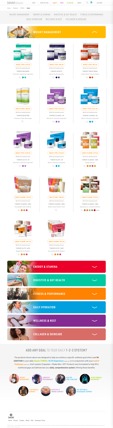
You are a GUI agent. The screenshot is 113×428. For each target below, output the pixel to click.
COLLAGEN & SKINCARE (76, 19)
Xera (61, 3)
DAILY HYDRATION (34, 19)
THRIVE (22, 8)
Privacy (15, 420)
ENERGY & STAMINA (41, 14)
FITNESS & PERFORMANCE (91, 14)
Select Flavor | (90, 153)
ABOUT (79, 3)
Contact (21, 420)
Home (9, 8)
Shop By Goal (44, 3)
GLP (55, 3)
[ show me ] (67, 361)
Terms (10, 420)
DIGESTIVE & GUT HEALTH (65, 14)
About (27, 420)
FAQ (32, 420)
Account (99, 3)
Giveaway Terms (40, 420)
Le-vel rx (70, 3)
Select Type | (23, 64)
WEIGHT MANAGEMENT (19, 14)
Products (15, 8)
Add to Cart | (23, 109)
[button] (56, 32)
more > (97, 210)
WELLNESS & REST (54, 19)
